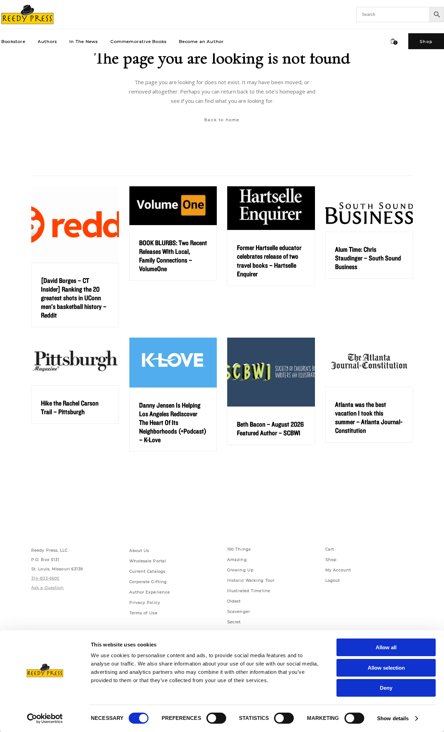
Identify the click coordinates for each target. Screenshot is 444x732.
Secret (234, 621)
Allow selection (386, 668)
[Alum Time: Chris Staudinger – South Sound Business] (369, 209)
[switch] (216, 718)
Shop (330, 559)
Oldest (234, 601)
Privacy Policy (144, 602)
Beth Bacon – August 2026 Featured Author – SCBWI (270, 428)
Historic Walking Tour (251, 580)
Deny (386, 688)
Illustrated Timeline (248, 590)
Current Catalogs (147, 571)
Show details (393, 718)
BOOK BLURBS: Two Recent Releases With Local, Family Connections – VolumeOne (173, 256)
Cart (329, 549)
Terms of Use (143, 612)
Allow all (386, 647)
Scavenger (238, 611)
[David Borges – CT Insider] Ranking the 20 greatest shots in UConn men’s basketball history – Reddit (73, 297)
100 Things (239, 549)
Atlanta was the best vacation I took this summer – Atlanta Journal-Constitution (368, 417)
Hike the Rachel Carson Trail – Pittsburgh (70, 407)
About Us (139, 550)
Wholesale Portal (147, 561)
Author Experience (149, 592)
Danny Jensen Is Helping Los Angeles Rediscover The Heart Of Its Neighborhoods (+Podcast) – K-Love (172, 422)
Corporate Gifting (148, 581)
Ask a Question (47, 587)
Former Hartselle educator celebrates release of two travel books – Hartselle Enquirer (269, 260)
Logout (332, 580)
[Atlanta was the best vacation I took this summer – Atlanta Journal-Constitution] (369, 362)
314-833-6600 (45, 578)
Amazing (237, 559)
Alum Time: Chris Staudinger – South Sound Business (368, 258)
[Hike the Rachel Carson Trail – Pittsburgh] (75, 361)
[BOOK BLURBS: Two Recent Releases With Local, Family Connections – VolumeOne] (173, 205)
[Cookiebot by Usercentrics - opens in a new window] (45, 718)
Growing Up (240, 570)
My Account (338, 570)
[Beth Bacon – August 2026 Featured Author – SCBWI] (271, 372)
